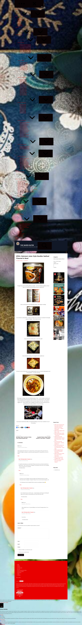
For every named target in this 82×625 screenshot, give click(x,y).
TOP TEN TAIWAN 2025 (23, 127)
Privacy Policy (18, 577)
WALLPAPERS (20, 213)
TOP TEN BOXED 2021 (23, 160)
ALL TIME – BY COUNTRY (22, 120)
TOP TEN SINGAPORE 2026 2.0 (25, 122)
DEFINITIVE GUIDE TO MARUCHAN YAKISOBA (25, 188)
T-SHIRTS (19, 212)
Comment (19, 527)
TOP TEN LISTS (18, 34)
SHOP (18, 208)
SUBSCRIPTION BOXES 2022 (24, 158)
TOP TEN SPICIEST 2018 (23, 69)
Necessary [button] (1, 614)
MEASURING (20, 232)
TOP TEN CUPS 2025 (23, 81)
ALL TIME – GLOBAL (21, 42)
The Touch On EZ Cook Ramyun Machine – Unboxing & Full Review (59, 442)
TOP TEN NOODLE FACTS (24, 167)
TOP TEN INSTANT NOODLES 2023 (25, 48)
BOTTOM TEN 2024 (23, 106)
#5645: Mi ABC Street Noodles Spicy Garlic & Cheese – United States (59, 454)
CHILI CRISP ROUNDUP (21, 182)
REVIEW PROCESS (20, 19)
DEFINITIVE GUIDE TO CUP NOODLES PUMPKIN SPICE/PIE (27, 189)
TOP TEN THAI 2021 (23, 133)
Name (19, 541)
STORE (17, 237)
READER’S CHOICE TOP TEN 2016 (25, 166)
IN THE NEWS (20, 24)
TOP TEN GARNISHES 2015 (24, 164)
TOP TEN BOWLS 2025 (23, 80)
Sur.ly (21, 594)
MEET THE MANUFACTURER (20, 171)
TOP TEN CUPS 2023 (23, 86)
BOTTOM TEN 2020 (23, 111)
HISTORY (19, 23)
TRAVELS (19, 22)
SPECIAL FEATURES (20, 571)
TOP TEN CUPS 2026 (23, 79)
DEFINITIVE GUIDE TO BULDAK (23, 183)
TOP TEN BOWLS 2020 (23, 92)
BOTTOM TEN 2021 (23, 110)
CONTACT (17, 238)
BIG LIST (17, 170)
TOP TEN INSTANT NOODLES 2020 (25, 51)
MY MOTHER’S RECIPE (23, 226)
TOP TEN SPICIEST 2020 (24, 68)
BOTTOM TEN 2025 (23, 105)
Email (19, 544)
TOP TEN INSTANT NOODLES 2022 (25, 49)
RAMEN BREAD (20, 195)
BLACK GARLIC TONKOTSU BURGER (25, 223)
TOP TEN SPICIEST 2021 (23, 67)
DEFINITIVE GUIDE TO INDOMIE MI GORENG (25, 185)
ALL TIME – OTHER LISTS (22, 156)
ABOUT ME (19, 18)
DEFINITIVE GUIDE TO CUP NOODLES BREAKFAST (26, 191)
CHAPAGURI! (22, 228)
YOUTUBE (19, 21)
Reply (18, 455)
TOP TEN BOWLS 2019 (23, 94)
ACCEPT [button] (7, 602)
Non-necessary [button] (2, 619)
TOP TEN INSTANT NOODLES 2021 (25, 50)
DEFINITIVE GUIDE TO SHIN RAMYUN (24, 184)
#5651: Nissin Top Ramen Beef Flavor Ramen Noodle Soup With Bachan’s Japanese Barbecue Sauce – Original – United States (59, 427)
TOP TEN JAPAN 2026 (23, 123)
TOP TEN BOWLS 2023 (23, 85)
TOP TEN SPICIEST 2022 (23, 66)
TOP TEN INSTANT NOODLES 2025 (25, 45)
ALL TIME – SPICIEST (21, 60)
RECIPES (19, 221)
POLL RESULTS (20, 231)
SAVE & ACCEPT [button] (2, 624)
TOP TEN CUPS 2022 (23, 88)
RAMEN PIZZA (20, 194)
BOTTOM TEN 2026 (23, 104)
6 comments (26, 260)
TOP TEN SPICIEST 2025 (23, 62)
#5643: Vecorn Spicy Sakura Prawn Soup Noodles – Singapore (58, 460)
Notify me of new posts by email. (24, 552)
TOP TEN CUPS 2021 (23, 91)
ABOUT (17, 16)
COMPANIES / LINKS (21, 233)
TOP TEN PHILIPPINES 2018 (24, 136)
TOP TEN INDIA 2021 (23, 135)
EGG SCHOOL (20, 207)
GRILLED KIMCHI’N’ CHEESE (24, 227)
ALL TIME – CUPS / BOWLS (22, 77)
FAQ (18, 209)
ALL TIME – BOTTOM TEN (22, 102)
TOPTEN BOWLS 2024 (23, 82)
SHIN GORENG (22, 229)
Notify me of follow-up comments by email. (25, 549)
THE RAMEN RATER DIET (22, 196)
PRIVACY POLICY (20, 236)
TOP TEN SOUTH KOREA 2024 (24, 130)
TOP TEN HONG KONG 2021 (24, 134)
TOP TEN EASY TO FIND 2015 (24, 165)
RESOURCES (18, 204)
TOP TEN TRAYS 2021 (23, 159)
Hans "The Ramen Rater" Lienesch (24, 459)
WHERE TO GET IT (21, 234)
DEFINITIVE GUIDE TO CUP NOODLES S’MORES (25, 190)
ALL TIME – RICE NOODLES (22, 144)
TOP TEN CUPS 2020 (23, 93)
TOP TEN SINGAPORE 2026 (24, 124)
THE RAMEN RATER (27, 245)
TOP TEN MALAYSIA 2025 (24, 128)
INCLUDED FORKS (21, 214)
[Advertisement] (58, 353)
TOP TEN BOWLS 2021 (23, 90)
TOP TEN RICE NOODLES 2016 (24, 148)
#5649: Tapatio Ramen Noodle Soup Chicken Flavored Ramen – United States (59, 434)
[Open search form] (45, 246)
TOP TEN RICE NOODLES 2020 (25, 146)
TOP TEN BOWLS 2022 (23, 87)
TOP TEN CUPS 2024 (23, 84)
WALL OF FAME (20, 25)
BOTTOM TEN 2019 (23, 112)
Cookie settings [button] (2, 602)
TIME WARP (19, 206)
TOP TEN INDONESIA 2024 (24, 129)
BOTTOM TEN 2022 (23, 109)
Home (16, 9)
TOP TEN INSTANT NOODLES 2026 (25, 44)
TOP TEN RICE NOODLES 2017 (24, 147)
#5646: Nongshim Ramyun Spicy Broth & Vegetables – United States (58, 451)
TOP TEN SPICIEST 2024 (23, 63)
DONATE (17, 27)
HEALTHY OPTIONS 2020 (24, 161)
